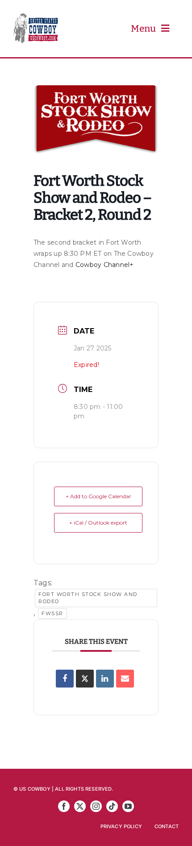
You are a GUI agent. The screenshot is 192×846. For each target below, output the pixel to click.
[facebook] (64, 806)
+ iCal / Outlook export (98, 522)
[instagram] (96, 806)
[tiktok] (112, 806)
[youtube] (128, 806)
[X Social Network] (85, 679)
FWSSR (52, 613)
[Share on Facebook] (65, 679)
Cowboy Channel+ (104, 265)
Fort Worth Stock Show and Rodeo (88, 598)
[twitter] (80, 806)
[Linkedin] (105, 679)
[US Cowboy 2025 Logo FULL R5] (35, 17)
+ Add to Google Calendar (98, 496)
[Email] (125, 679)
